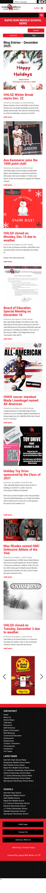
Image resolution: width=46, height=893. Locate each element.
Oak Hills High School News (15, 760)
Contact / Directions (12, 743)
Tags (34, 35)
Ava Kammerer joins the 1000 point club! (21, 162)
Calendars (8, 722)
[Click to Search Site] (41, 15)
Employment (9, 738)
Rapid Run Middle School (14, 801)
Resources (8, 725)
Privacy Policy (29, 847)
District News (9, 720)
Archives (13, 35)
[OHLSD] (11, 7)
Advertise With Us (23, 840)
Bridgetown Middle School (14, 795)
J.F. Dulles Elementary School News (18, 776)
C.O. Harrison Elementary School (17, 803)
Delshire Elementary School (15, 806)
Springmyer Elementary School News (18, 781)
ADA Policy (17, 847)
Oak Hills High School (12, 793)
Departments (9, 741)
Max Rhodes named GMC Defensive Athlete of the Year (22, 549)
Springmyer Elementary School (16, 814)
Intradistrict (8, 749)
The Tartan (8, 751)
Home (6, 715)
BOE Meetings (9, 733)
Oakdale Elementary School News (17, 778)
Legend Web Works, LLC (28, 855)
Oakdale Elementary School (15, 811)
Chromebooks (9, 746)
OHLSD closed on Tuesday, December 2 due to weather (22, 628)
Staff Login (23, 824)
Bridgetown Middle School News (17, 762)
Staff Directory (9, 728)
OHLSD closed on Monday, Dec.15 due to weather (20, 236)
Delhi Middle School (12, 798)
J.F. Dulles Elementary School (15, 808)
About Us (7, 717)
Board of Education (11, 730)
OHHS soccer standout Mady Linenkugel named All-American (21, 400)
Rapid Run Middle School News (16, 768)
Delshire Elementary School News (17, 773)
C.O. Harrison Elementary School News (19, 770)
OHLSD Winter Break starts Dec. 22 (18, 96)
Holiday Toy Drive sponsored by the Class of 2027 (22, 474)
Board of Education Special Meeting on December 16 (17, 311)
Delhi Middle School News (14, 765)
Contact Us (23, 832)
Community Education (13, 736)
